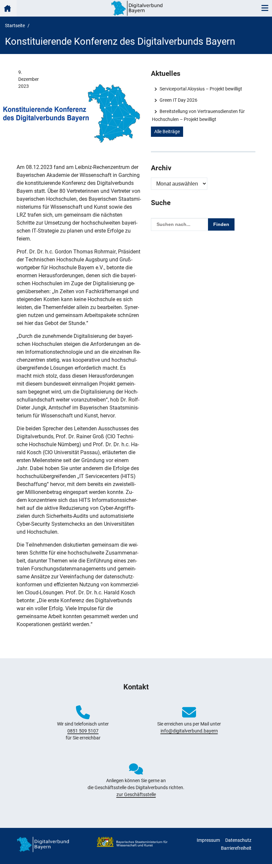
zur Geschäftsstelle (136, 794)
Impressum (208, 840)
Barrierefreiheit (236, 848)
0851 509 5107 (83, 730)
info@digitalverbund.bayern (189, 730)
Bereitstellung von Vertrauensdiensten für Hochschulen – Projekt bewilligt (198, 115)
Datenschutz (238, 840)
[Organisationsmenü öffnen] (8, 8)
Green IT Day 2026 (178, 100)
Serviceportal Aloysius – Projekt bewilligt (201, 88)
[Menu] (264, 8)
